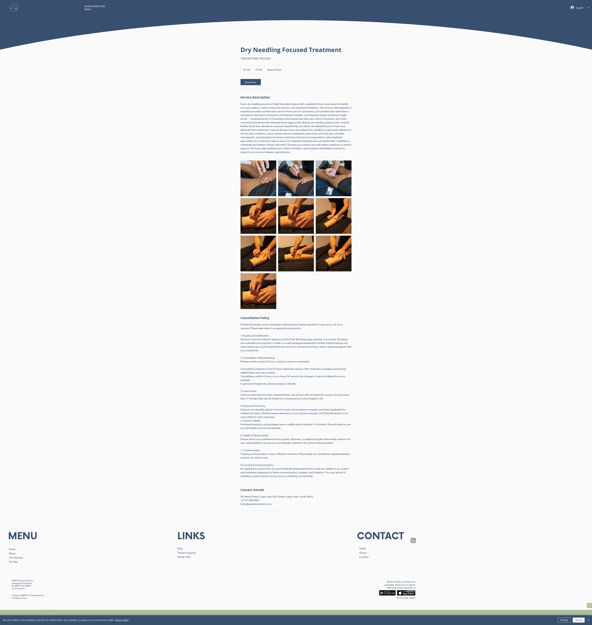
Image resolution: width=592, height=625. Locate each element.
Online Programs (186, 552)
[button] (13, 7)
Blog (180, 548)
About (12, 553)
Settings (564, 620)
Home (12, 549)
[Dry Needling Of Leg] (258, 178)
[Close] (588, 620)
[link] (250, 82)
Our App (13, 561)
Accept (578, 620)
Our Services (16, 557)
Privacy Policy (122, 620)
